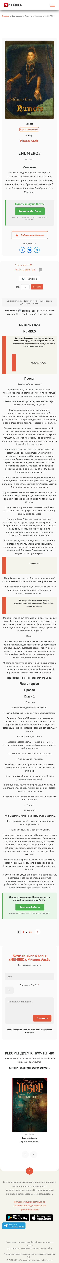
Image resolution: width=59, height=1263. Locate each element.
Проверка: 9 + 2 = (29, 985)
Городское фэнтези (33, 16)
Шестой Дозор (29, 1137)
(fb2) (18, 313)
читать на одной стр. (25, 269)
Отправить (42, 1018)
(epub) (25, 313)
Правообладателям (29, 1209)
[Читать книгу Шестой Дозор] (29, 1105)
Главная (5, 16)
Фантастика (17, 16)
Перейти (37, 286)
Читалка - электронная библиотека (36, 1260)
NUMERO (50, 16)
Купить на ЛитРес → (29, 211)
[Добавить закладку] (40, 269)
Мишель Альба (29, 141)
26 (30, 931)
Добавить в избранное (32, 235)
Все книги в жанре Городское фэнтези (28, 1068)
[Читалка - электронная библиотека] (10, 5)
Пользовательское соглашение (29, 1201)
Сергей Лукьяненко (29, 1141)
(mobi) (33, 313)
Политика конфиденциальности (29, 1205)
